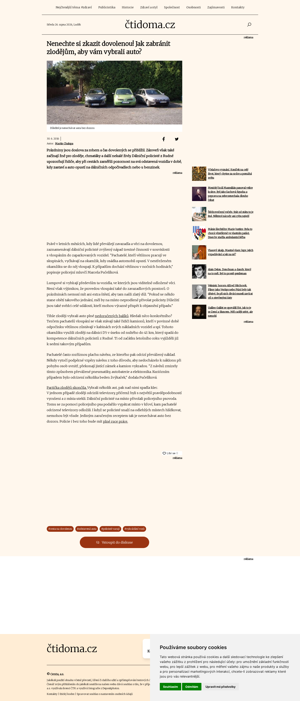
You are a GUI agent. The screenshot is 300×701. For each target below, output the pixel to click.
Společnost (172, 7)
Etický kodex (67, 694)
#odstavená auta (86, 528)
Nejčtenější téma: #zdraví (74, 7)
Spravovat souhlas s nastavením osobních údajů (105, 694)
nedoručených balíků (112, 316)
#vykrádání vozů (134, 528)
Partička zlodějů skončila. (67, 388)
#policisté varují (110, 528)
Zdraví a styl (149, 7)
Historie (128, 7)
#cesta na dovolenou (60, 528)
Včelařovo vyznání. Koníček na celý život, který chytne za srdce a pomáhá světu (230, 173)
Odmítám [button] (191, 686)
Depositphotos (110, 688)
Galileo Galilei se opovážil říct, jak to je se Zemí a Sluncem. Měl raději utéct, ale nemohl (230, 311)
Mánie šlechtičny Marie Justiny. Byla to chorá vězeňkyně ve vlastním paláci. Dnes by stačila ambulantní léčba (230, 233)
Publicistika (106, 7)
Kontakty (237, 7)
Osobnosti (193, 7)
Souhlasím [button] (170, 686)
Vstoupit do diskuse (117, 542)
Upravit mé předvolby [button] (221, 686)
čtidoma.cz (150, 25)
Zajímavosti (216, 7)
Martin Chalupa (64, 143)
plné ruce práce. (115, 421)
